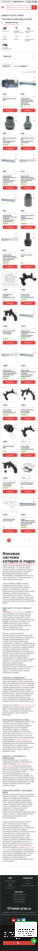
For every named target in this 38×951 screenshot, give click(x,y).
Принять (20, 943)
